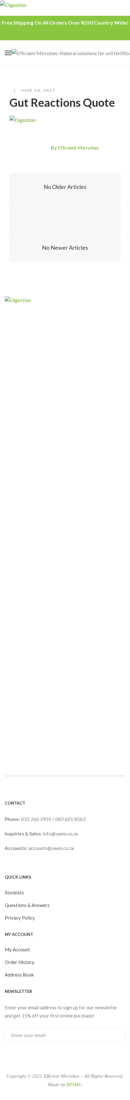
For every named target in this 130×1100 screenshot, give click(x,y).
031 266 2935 (36, 819)
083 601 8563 (70, 819)
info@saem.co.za (60, 833)
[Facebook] (33, 148)
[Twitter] (44, 148)
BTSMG (74, 1084)
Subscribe (114, 1034)
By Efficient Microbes (75, 148)
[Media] (65, 217)
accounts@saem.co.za (51, 848)
